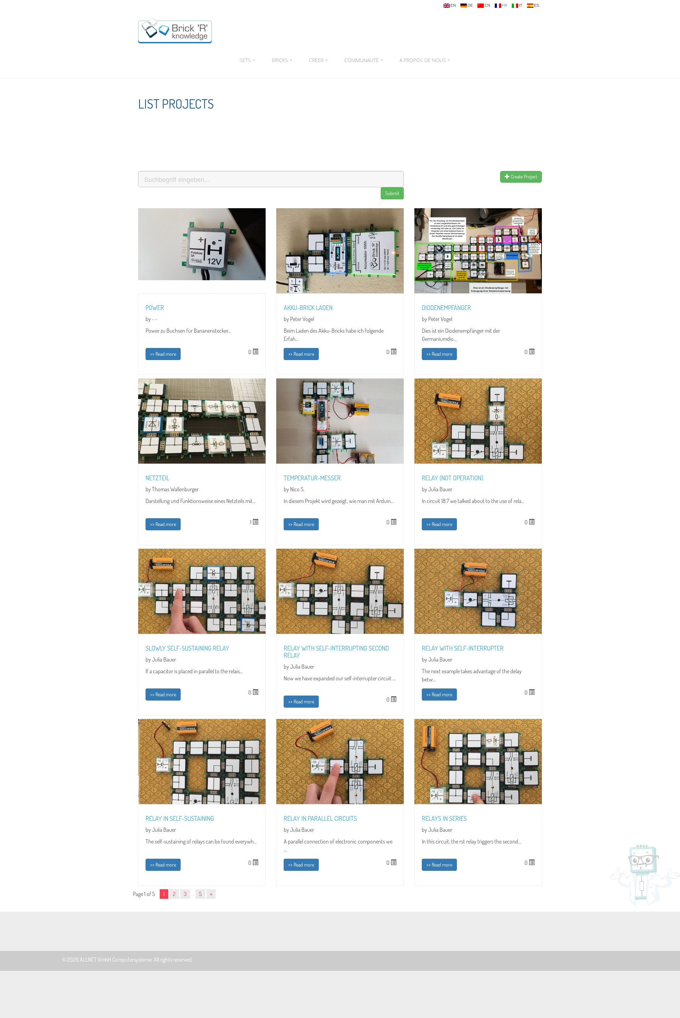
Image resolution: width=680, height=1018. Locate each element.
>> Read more (163, 354)
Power (155, 307)
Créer (318, 60)
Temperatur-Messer (312, 478)
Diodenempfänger (446, 307)
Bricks (282, 60)
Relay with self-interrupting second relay (336, 651)
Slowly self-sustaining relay (187, 648)
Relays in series (444, 818)
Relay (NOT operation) (452, 478)
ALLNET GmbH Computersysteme (116, 959)
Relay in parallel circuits (320, 818)
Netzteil (157, 478)
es (536, 5)
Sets (247, 60)
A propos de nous (424, 60)
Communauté (363, 60)
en (453, 5)
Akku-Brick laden (308, 307)
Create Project (523, 176)
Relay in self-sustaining (180, 818)
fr (504, 5)
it (520, 5)
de (470, 5)
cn (487, 5)
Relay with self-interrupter (463, 648)
